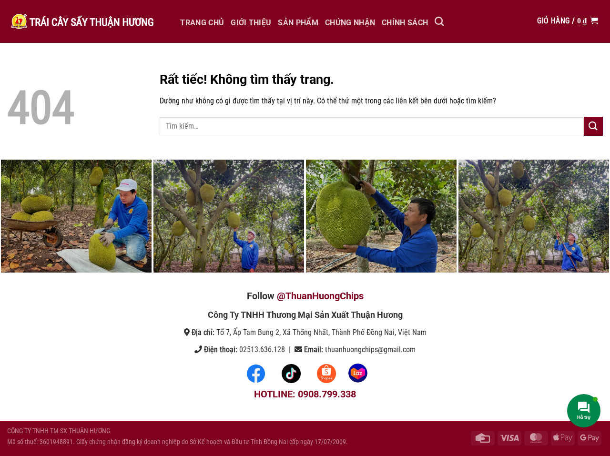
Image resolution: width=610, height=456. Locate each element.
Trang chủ (202, 22)
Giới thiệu (251, 22)
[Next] (585, 216)
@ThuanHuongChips (320, 296)
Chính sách (405, 22)
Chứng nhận (350, 22)
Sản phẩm (298, 22)
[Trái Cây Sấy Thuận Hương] (81, 21)
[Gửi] (593, 126)
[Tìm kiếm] (439, 21)
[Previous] (24, 216)
